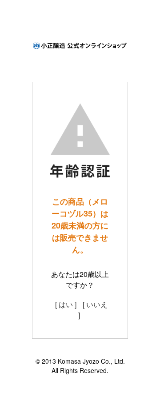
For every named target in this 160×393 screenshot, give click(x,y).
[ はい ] (65, 304)
